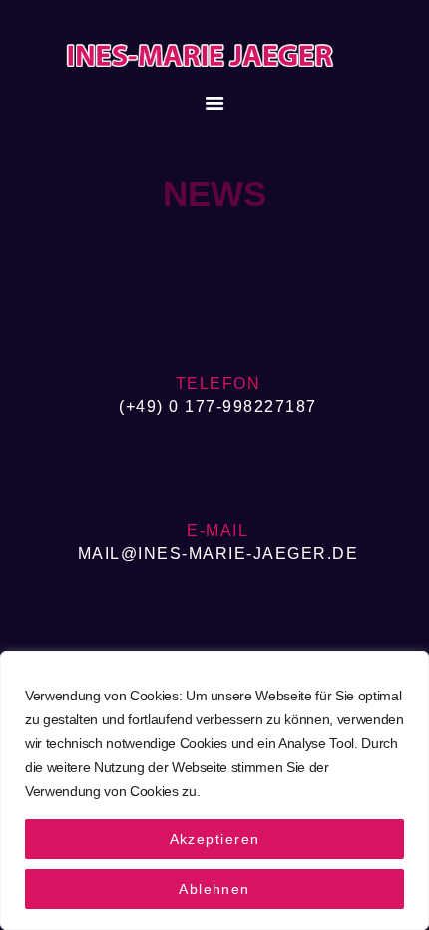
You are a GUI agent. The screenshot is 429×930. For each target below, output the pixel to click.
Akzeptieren (215, 839)
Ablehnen (214, 889)
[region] (214, 790)
